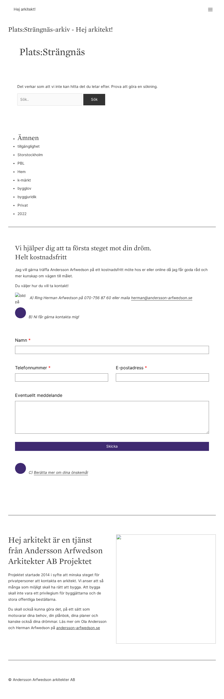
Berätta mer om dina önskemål (61, 472)
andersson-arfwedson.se (78, 628)
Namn (23, 340)
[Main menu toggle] (210, 9)
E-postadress (131, 367)
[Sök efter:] (50, 99)
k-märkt (24, 180)
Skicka (112, 446)
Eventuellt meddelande (38, 395)
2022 (21, 214)
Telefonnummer (33, 367)
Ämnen (28, 137)
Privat (22, 205)
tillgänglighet (28, 146)
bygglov (24, 188)
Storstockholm (30, 155)
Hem (21, 171)
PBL (21, 163)
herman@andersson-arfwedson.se (161, 298)
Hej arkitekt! (25, 9)
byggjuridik (26, 197)
